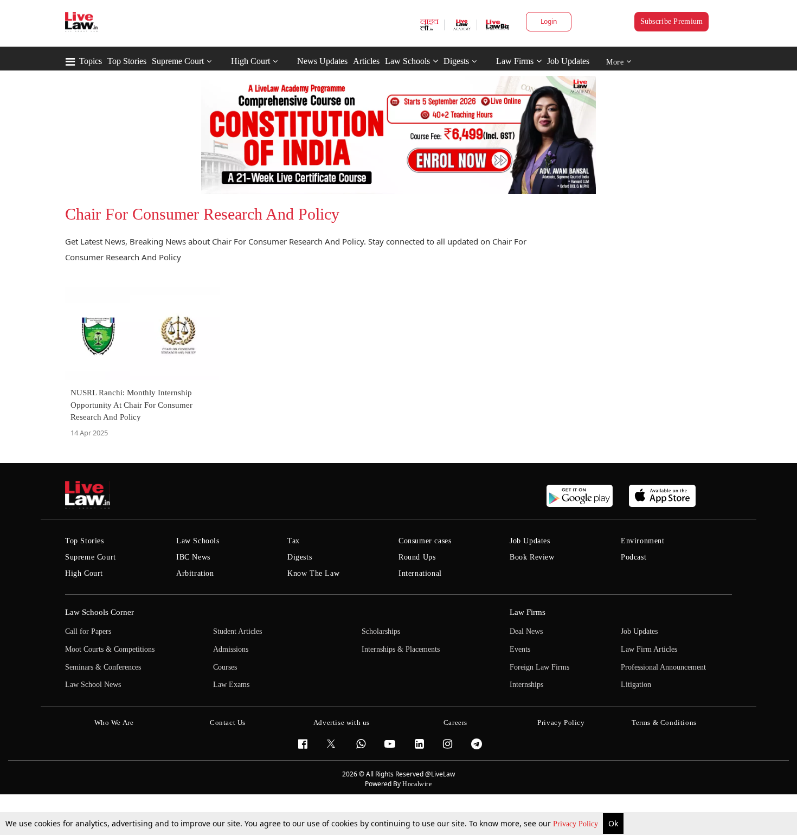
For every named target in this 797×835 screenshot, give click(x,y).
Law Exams (231, 684)
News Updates (322, 61)
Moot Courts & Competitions (110, 649)
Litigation (636, 684)
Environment (643, 541)
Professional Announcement (663, 667)
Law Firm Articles (649, 649)
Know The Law (313, 573)
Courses (225, 667)
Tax (293, 541)
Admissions (230, 649)
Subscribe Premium (671, 21)
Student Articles (237, 631)
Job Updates (568, 61)
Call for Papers (88, 631)
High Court (250, 61)
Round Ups (416, 557)
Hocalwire (417, 784)
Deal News (526, 631)
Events (520, 649)
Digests (456, 61)
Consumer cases (424, 541)
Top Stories (126, 61)
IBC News (193, 557)
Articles (366, 61)
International (420, 573)
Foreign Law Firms (539, 667)
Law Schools (407, 61)
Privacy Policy (576, 824)
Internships (526, 684)
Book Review (532, 557)
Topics (90, 61)
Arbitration (195, 573)
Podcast (633, 557)
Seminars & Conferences (103, 667)
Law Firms (515, 61)
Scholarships (381, 631)
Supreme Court (178, 61)
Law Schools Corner (99, 612)
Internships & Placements (401, 649)
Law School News (93, 684)
